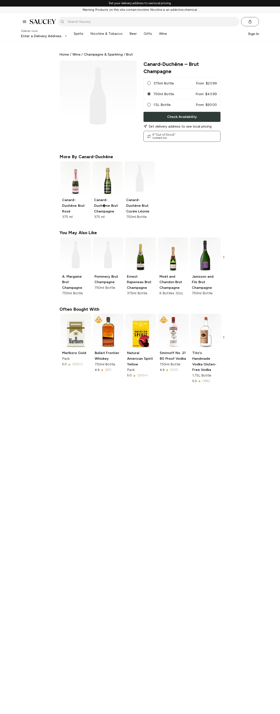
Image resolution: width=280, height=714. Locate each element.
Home (64, 54)
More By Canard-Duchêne (86, 156)
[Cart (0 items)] (250, 21)
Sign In (253, 34)
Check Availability (182, 117)
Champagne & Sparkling (103, 54)
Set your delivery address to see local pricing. (140, 3)
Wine (76, 54)
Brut (129, 54)
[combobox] (151, 21)
